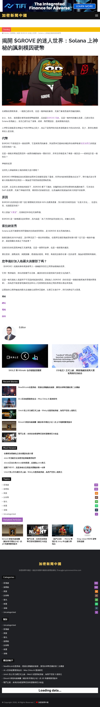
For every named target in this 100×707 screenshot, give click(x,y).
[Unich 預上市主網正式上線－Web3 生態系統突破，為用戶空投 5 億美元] (9, 414)
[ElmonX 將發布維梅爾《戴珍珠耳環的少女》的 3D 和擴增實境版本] (9, 426)
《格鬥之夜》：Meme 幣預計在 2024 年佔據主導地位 (62, 541)
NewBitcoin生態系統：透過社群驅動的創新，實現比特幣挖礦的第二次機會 (49, 387)
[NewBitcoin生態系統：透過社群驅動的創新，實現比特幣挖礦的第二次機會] (9, 391)
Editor (22, 327)
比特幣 (6, 497)
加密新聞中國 (43, 702)
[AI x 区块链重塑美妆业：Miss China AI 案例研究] (9, 402)
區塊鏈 (6, 485)
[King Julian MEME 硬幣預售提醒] (87, 530)
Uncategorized (10, 514)
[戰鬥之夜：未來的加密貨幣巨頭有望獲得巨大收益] (9, 437)
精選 (5, 506)
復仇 (5, 501)
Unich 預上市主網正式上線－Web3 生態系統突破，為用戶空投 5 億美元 (47, 410)
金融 (5, 510)
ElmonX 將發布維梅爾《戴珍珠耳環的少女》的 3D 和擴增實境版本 (45, 422)
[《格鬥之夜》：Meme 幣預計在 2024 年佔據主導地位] (62, 530)
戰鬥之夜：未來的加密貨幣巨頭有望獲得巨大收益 (38, 434)
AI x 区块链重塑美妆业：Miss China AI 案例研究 (37, 399)
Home (6, 33)
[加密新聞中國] (14, 15)
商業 (5, 493)
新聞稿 (12, 33)
